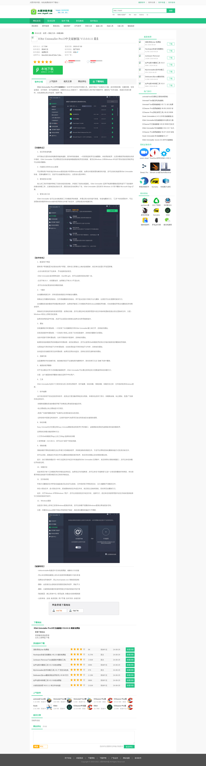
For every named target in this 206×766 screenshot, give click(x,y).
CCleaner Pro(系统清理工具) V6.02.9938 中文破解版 (120, 699)
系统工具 (51, 33)
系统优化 (56, 26)
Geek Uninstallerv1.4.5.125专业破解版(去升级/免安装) (39, 706)
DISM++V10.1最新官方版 (165, 158)
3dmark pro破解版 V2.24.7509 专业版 (155, 172)
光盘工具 (110, 26)
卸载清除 (60, 33)
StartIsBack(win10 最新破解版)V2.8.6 (165, 172)
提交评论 (129, 747)
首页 (44, 33)
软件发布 (171, 2)
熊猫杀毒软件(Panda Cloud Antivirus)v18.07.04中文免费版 (144, 186)
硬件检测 (45, 26)
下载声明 (103, 758)
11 (147, 15)
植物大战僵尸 (122, 15)
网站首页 (37, 21)
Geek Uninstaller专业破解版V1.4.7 (155, 136)
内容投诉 (79, 758)
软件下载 (65, 21)
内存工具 (88, 26)
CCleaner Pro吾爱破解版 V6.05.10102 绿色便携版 (100, 699)
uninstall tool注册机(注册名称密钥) (39, 699)
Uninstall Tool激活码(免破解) (59, 699)
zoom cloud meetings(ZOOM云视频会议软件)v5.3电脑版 (144, 158)
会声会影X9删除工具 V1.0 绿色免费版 (47, 665)
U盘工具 (120, 26)
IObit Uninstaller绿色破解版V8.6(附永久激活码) (59, 706)
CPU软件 (77, 26)
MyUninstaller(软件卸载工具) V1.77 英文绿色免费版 (50, 670)
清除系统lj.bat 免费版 (41, 649)
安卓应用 (51, 21)
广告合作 (114, 758)
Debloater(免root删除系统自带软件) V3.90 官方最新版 (51, 675)
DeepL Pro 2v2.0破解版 (144, 172)
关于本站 (68, 758)
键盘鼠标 (131, 26)
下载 (171, 44)
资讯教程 (80, 21)
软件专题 (161, 2)
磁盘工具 (99, 26)
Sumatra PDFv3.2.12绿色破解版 (155, 186)
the (114, 15)
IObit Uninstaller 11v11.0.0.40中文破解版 (157, 140)
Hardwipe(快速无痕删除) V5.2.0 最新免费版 (49, 655)
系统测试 (34, 26)
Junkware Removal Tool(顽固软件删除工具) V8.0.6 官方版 (49, 660)
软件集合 (94, 21)
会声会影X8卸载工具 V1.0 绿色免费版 (47, 680)
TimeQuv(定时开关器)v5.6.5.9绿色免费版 (154, 158)
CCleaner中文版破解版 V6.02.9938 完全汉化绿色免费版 (80, 706)
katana (141, 15)
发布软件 (138, 758)
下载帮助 (91, 758)
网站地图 (126, 758)
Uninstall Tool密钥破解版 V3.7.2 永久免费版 (80, 699)
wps (135, 15)
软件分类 (151, 2)
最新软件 (141, 2)
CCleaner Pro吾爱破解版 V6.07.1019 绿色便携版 (120, 706)
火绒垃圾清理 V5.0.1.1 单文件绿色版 (47, 685)
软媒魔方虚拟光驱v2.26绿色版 (166, 186)
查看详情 (130, 649)
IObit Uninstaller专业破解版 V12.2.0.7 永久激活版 (100, 706)
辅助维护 (67, 26)
